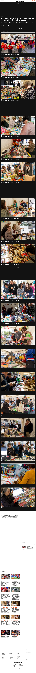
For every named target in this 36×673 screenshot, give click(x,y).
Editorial (3, 658)
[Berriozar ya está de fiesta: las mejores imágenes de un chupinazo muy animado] (5, 576)
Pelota (10, 658)
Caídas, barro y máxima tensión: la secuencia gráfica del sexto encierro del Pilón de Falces (15, 610)
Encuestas (11, 652)
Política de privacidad (29, 653)
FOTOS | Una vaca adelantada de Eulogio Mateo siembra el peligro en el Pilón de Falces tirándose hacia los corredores (5, 624)
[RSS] (20, 664)
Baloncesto (11, 657)
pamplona (3, 31)
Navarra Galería (29, 546)
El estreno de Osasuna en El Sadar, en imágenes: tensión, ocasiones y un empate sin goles (15, 583)
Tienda (27, 659)
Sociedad (3, 654)
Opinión (3, 657)
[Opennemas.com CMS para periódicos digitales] (18, 666)
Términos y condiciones (13, 514)
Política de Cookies (28, 652)
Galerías (3, 571)
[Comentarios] (21, 28)
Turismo (27, 658)
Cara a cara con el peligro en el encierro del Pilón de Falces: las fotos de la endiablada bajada (5, 610)
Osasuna (10, 653)
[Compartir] (14, 28)
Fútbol (10, 656)
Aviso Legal (27, 655)
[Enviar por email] (20, 28)
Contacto (27, 649)
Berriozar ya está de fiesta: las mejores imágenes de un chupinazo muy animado (5, 583)
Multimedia (18, 656)
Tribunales (3, 653)
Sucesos (3, 652)
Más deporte (18, 652)
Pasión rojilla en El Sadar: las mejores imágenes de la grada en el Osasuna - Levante (5, 596)
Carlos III (7, 31)
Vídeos (18, 658)
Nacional (18, 653)
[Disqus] (10, 532)
